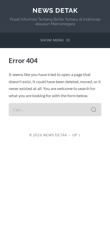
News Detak (55, 10)
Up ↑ (76, 135)
